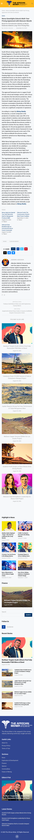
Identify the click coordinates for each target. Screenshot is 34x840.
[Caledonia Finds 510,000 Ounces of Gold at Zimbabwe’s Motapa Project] (17, 363)
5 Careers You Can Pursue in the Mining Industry (9, 555)
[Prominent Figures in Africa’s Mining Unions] (25, 547)
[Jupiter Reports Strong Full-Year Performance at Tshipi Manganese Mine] (17, 393)
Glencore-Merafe (14, 241)
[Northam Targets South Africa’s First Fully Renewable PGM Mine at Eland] (17, 333)
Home (3, 10)
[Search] (32, 3)
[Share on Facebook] (18, 248)
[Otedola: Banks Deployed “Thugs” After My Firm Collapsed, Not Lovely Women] (9, 526)
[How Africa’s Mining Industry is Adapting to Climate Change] (25, 565)
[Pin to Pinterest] (26, 248)
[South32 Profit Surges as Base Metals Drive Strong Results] (17, 454)
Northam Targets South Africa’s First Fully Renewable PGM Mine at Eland (17, 661)
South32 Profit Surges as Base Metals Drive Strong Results (22, 703)
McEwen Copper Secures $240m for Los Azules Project (23, 692)
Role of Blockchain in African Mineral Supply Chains (8, 574)
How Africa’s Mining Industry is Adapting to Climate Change (24, 574)
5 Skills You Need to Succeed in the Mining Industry (23, 534)
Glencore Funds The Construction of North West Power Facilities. (23, 214)
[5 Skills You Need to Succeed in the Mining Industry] (25, 526)
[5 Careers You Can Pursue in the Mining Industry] (9, 547)
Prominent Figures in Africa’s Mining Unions (24, 555)
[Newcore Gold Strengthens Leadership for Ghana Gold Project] (17, 484)
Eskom (4, 241)
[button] (3, 597)
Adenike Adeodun (8, 28)
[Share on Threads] (5, 252)
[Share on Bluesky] (9, 252)
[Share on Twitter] (22, 248)
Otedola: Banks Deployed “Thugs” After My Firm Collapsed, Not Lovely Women (8, 535)
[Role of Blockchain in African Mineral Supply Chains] (9, 565)
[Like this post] (13, 248)
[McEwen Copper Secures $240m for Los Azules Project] (17, 424)
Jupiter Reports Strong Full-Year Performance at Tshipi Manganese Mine (23, 682)
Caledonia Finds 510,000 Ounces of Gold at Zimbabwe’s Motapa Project (23, 671)
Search (4, 612)
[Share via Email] (13, 252)
